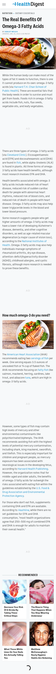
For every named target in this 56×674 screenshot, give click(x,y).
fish (19, 162)
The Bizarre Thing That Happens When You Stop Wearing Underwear (41, 611)
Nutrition (7, 13)
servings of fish (40, 358)
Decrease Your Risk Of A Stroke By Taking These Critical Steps (13, 611)
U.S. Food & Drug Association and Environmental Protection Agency (25, 491)
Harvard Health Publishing (33, 468)
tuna (27, 377)
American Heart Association (23, 354)
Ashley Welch (11, 32)
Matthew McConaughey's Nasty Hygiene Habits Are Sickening (41, 653)
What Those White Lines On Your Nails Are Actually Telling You (13, 653)
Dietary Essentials (25, 13)
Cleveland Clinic (16, 154)
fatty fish (43, 369)
